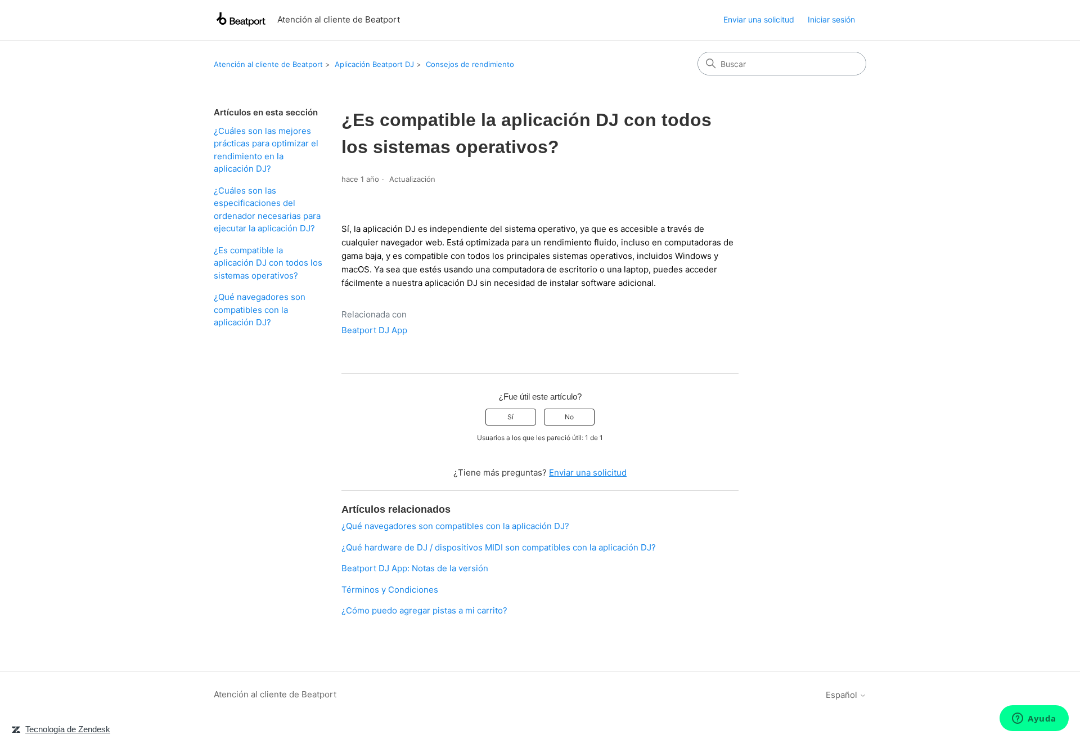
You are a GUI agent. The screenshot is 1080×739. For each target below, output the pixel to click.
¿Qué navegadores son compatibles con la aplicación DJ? (259, 310)
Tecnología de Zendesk (67, 729)
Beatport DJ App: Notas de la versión (414, 568)
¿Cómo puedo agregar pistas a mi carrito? (424, 610)
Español (843, 695)
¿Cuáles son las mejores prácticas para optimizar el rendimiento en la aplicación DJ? (266, 150)
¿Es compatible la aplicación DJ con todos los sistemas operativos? (268, 263)
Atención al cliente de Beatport (268, 64)
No (569, 417)
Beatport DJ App (374, 330)
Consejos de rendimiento (470, 64)
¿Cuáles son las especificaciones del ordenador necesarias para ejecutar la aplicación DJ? (267, 209)
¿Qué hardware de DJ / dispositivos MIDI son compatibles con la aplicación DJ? (498, 547)
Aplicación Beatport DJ (374, 64)
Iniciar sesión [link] (831, 19)
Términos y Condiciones (389, 589)
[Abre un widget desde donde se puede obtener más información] (1034, 719)
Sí (510, 417)
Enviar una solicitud (758, 19)
